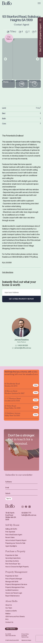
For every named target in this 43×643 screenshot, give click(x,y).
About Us (8, 605)
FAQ (6, 619)
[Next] (37, 59)
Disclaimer (24, 635)
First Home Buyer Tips (12, 564)
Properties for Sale (11, 555)
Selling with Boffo (11, 529)
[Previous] (5, 59)
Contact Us (9, 622)
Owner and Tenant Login (13, 593)
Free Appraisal (10, 532)
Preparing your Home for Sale (15, 543)
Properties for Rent (11, 576)
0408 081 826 (23, 345)
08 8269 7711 (26, 513)
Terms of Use (25, 637)
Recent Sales (10, 538)
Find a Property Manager (13, 579)
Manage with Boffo (11, 582)
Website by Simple (26, 640)
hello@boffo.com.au (29, 515)
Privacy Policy (25, 634)
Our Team (8, 608)
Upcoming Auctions (12, 561)
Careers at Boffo (11, 611)
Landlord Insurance (11, 590)
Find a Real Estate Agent (13, 535)
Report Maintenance (12, 596)
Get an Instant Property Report (15, 540)
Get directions (7, 272)
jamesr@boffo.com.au (23, 348)
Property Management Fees (14, 587)
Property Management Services (16, 584)
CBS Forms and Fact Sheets (15, 617)
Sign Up (8, 499)
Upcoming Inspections (13, 558)
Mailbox (7, 614)
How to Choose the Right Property (17, 567)
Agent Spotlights (11, 546)
